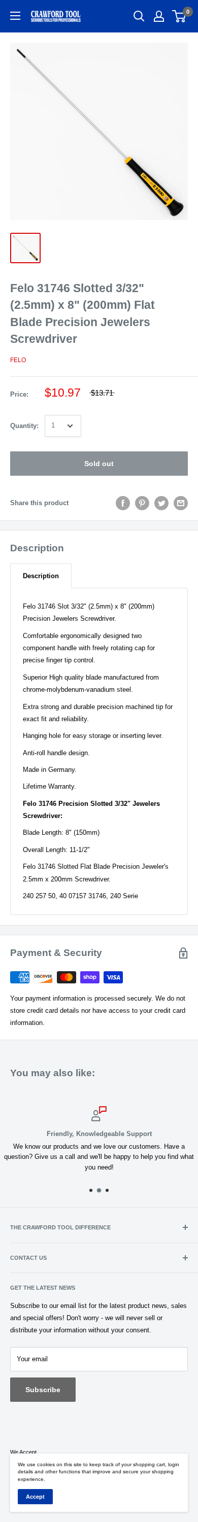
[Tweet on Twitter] (161, 503)
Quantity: (24, 426)
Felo (18, 360)
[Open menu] (15, 16)
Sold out (99, 463)
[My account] (159, 16)
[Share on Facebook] (123, 503)
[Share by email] (181, 503)
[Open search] (139, 16)
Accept (35, 1497)
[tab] (41, 575)
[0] (179, 16)
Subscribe (42, 1390)
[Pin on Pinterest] (142, 503)
